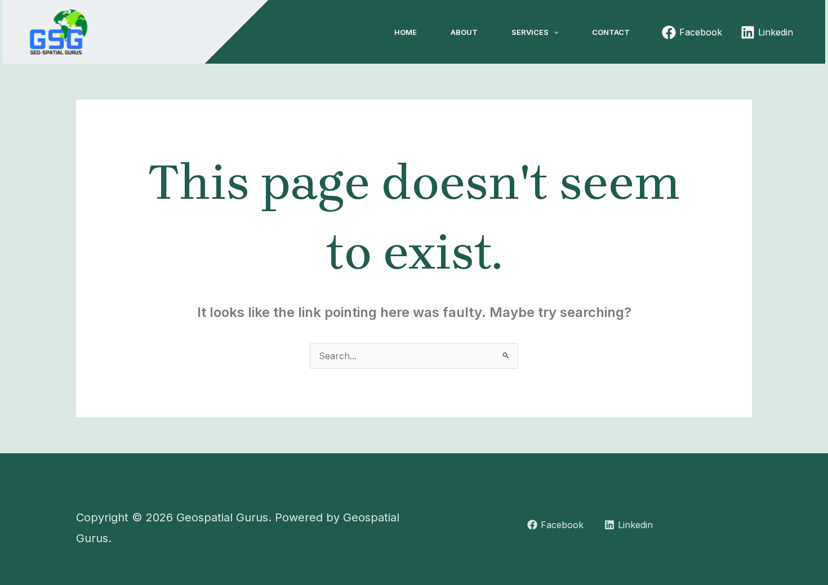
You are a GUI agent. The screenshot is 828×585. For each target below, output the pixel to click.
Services (530, 32)
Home (405, 32)
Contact (611, 32)
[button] (554, 32)
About (464, 32)
